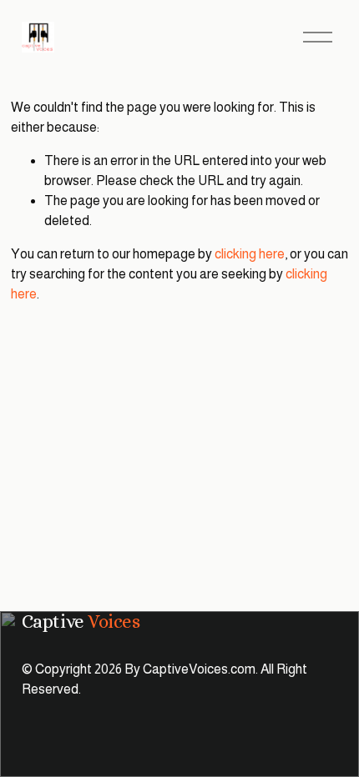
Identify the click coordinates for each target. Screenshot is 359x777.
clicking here (250, 254)
